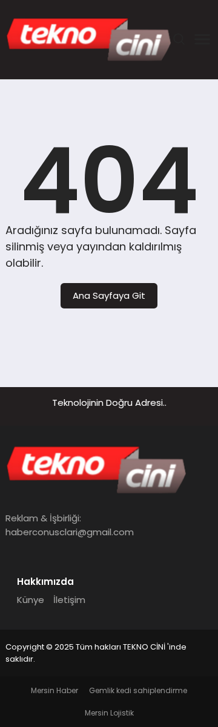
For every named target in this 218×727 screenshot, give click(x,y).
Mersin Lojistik (109, 713)
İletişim (69, 599)
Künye (30, 599)
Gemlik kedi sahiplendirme (138, 690)
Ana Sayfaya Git (109, 295)
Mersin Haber (54, 690)
